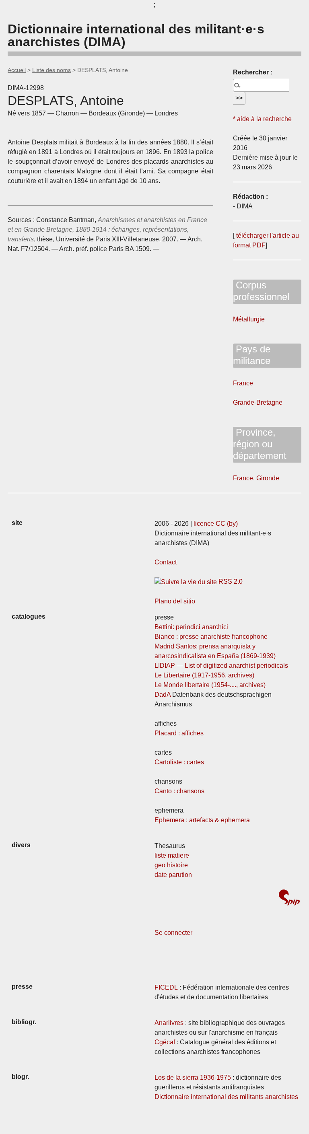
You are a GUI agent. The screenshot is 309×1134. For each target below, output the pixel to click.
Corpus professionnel (261, 291)
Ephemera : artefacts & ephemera (202, 820)
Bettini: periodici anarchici (191, 627)
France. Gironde (256, 478)
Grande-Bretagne (257, 402)
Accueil (17, 70)
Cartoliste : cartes (179, 762)
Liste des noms (51, 70)
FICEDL (166, 987)
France (243, 383)
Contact (165, 562)
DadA (162, 694)
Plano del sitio (174, 601)
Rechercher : (252, 72)
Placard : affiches (179, 733)
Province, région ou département (259, 444)
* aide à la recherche (262, 118)
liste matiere (171, 855)
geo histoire (171, 865)
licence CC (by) (216, 523)
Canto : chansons (179, 791)
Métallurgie (249, 319)
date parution (173, 874)
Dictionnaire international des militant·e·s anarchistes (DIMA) (136, 35)
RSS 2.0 (230, 581)
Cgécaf (164, 1042)
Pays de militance (251, 355)
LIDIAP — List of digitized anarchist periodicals (221, 665)
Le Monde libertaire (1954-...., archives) (210, 684)
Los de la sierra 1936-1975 (192, 1077)
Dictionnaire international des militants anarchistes (226, 1096)
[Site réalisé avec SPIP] (289, 898)
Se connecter (173, 932)
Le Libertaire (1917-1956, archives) (204, 675)
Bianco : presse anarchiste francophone (211, 636)
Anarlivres (168, 1022)
